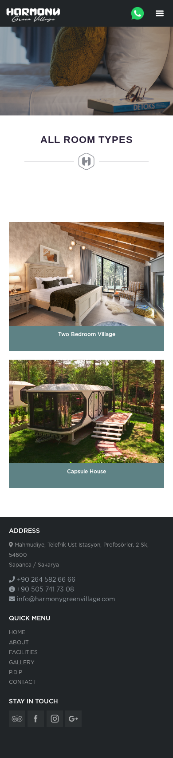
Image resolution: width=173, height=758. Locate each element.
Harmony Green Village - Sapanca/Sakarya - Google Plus (73, 718)
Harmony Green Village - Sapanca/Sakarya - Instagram (55, 718)
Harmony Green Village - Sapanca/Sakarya (33, 13)
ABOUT (19, 642)
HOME (17, 632)
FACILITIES (23, 652)
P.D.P (15, 672)
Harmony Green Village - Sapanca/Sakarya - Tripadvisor (17, 718)
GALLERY (22, 662)
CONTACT (22, 682)
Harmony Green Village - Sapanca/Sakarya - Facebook (36, 718)
